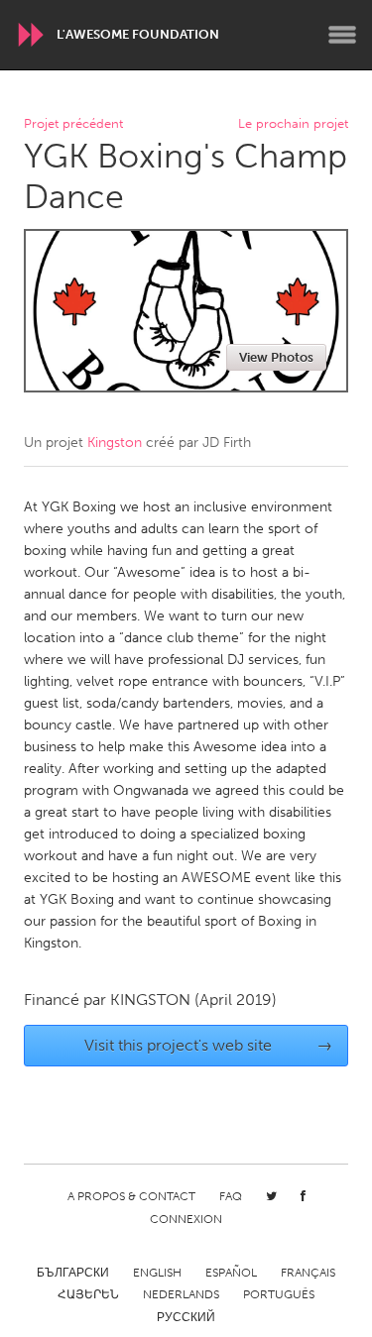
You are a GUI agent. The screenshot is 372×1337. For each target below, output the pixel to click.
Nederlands (181, 1294)
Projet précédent (73, 124)
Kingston (114, 442)
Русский (186, 1317)
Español (231, 1273)
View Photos (276, 357)
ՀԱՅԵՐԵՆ (88, 1294)
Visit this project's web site (208, 1045)
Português (278, 1294)
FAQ (230, 1196)
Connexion (186, 1219)
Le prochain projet (293, 124)
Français (308, 1273)
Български (73, 1273)
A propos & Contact (131, 1196)
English (157, 1273)
